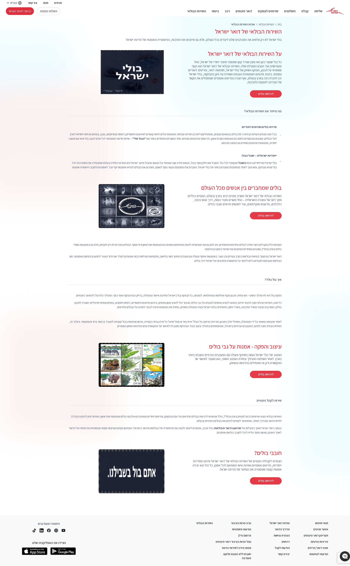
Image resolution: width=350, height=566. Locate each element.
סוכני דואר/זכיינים (318, 548)
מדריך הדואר (282, 529)
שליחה (318, 11)
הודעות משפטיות (241, 529)
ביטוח (215, 11)
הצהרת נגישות (282, 535)
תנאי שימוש (321, 523)
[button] (345, 556)
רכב (227, 11)
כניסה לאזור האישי (20, 11)
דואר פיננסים (244, 11)
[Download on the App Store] (34, 551)
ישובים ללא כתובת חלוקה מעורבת (237, 556)
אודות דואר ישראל (279, 523)
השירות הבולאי (196, 11)
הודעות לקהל (282, 548)
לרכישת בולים (266, 94)
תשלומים (289, 11)
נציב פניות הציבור (241, 523)
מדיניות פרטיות (319, 542)
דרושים (286, 542)
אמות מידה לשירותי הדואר (236, 548)
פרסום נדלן (244, 535)
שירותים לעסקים (268, 11)
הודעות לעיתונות (318, 554)
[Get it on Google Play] (63, 551)
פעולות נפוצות (48, 11)
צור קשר (32, 3)
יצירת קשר (284, 554)
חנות (45, 3)
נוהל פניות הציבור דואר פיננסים (233, 542)
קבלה (304, 11)
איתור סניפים (320, 529)
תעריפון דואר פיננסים (316, 535)
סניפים (58, 3)
